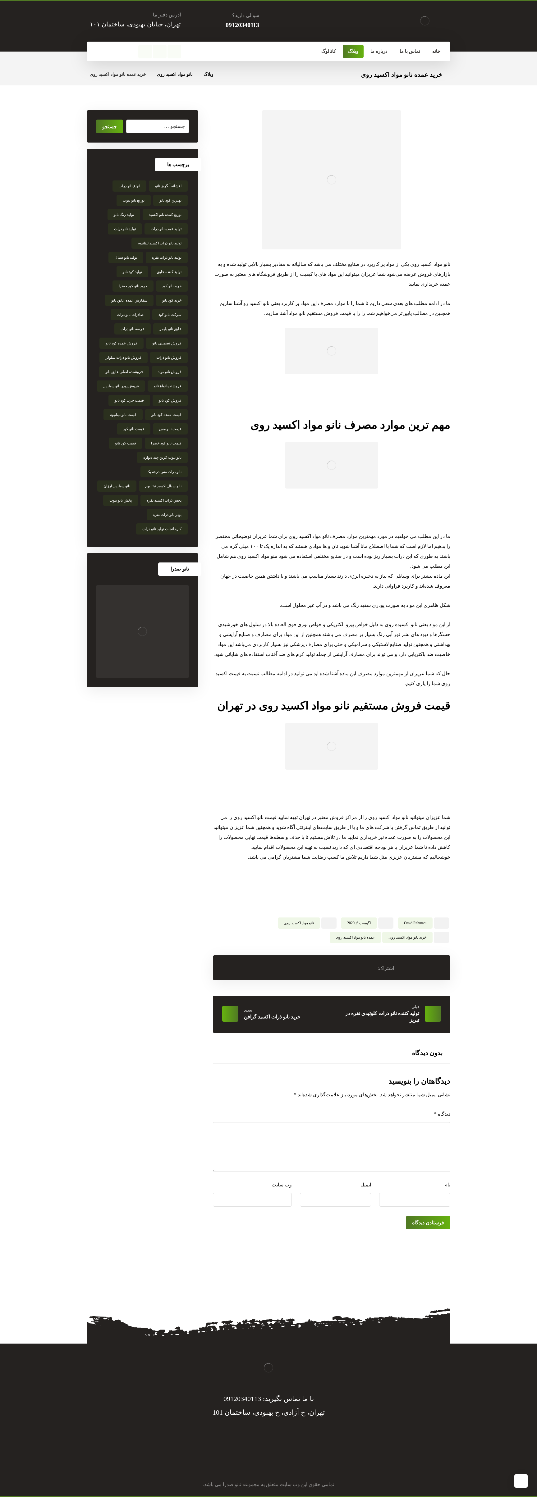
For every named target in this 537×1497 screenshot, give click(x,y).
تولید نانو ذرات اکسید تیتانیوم (159, 243)
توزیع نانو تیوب (134, 200)
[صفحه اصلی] (226, 74)
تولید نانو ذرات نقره (166, 257)
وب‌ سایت (282, 1184)
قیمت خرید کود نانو (129, 400)
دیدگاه (442, 1114)
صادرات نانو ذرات (130, 314)
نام (447, 1184)
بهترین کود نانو (170, 200)
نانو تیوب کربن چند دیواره (162, 457)
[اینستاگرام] (145, 51)
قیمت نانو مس (170, 429)
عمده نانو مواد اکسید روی (355, 937)
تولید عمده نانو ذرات (166, 229)
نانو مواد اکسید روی (299, 923)
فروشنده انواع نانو (167, 386)
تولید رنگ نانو (124, 214)
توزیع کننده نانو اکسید (165, 214)
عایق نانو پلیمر (170, 329)
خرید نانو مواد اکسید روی (407, 937)
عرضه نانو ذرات (133, 329)
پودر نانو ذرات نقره (167, 514)
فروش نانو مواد (169, 372)
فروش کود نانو (170, 400)
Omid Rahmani (415, 923)
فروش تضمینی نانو (166, 343)
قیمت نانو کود (133, 429)
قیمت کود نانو (125, 443)
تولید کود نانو (132, 272)
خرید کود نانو (171, 300)
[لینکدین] (262, 1454)
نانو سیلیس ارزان (116, 486)
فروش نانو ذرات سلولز (123, 357)
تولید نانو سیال (126, 257)
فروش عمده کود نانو (121, 343)
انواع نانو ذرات (129, 186)
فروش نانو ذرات (168, 357)
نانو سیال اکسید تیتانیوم (163, 486)
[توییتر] (274, 1454)
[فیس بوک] (287, 1454)
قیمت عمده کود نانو (166, 414)
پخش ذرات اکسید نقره (164, 500)
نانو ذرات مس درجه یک (164, 472)
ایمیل (365, 1184)
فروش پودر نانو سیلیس (121, 386)
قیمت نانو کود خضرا (166, 443)
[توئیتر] (160, 51)
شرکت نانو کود (169, 314)
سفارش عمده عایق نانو (129, 300)
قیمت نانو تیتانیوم (123, 414)
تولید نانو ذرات (125, 229)
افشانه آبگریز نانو (168, 186)
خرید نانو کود (171, 286)
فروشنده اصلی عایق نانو (124, 372)
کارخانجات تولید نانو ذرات (161, 529)
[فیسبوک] (174, 51)
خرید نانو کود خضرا (133, 286)
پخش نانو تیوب (120, 500)
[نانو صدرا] (142, 631)
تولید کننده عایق (169, 272)
